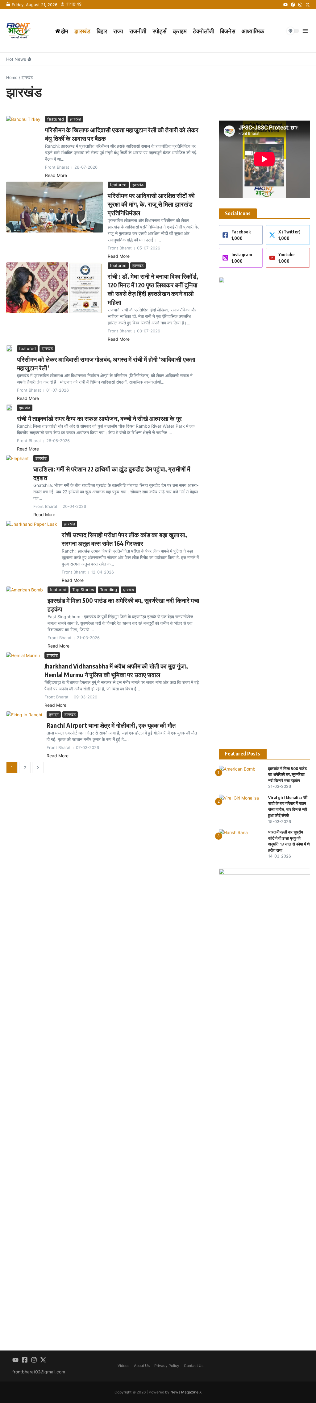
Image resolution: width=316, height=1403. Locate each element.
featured (55, 119)
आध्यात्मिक (253, 31)
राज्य (118, 31)
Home (12, 77)
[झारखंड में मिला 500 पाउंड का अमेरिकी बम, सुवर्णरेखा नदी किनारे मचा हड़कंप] (24, 596)
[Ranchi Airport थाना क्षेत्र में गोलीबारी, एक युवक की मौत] (24, 720)
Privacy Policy (166, 1365)
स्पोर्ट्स (159, 31)
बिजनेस (227, 31)
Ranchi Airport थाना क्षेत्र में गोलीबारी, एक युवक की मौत (111, 725)
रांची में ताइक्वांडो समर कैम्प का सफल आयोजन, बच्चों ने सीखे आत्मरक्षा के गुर (99, 418)
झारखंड (82, 31)
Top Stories (83, 589)
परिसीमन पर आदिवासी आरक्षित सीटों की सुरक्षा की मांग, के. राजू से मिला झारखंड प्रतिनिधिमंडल (151, 203)
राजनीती (137, 31)
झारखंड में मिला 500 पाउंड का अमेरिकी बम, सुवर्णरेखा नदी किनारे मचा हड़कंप (287, 774)
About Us (142, 1365)
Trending (108, 589)
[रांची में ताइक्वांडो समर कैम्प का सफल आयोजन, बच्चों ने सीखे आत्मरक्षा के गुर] (9, 408)
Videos (123, 1365)
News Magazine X (186, 1392)
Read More (56, 175)
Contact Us (193, 1365)
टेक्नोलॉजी (203, 31)
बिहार (102, 31)
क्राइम (180, 31)
